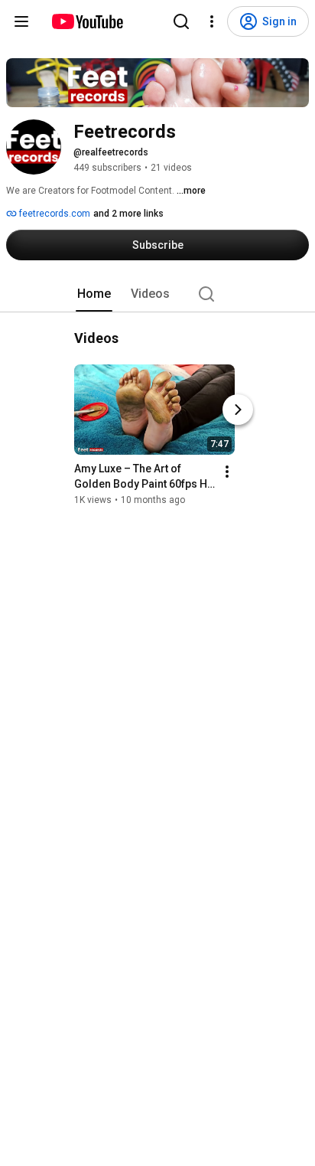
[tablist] (157, 294)
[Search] (181, 21)
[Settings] (212, 21)
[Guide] (21, 21)
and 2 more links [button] (128, 213)
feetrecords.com (53, 213)
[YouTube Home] (87, 21)
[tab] (94, 294)
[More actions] (227, 471)
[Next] (237, 409)
